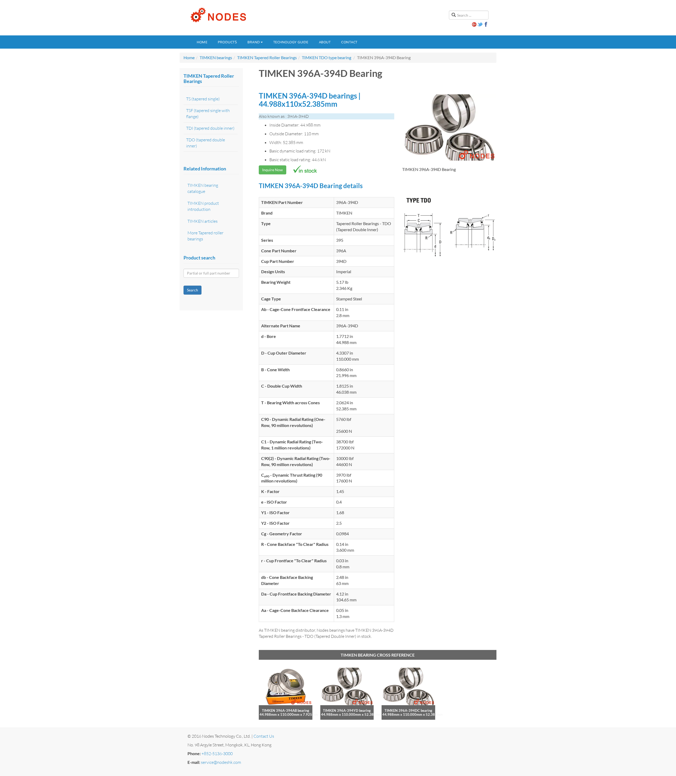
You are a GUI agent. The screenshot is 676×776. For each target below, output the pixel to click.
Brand (253, 42)
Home (202, 42)
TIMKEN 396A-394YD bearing (347, 710)
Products (227, 42)
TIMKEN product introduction (203, 206)
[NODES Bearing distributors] (217, 15)
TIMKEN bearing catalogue (202, 188)
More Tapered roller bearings (205, 235)
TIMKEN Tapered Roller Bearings (267, 57)
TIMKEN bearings (216, 57)
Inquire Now (272, 170)
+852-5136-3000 (217, 753)
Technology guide (290, 42)
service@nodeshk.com (221, 762)
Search (192, 290)
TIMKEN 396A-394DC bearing (408, 710)
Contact (349, 42)
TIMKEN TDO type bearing (326, 57)
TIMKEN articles (202, 221)
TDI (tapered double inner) (210, 128)
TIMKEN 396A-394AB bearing (285, 710)
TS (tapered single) (203, 98)
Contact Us (263, 736)
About (325, 42)
